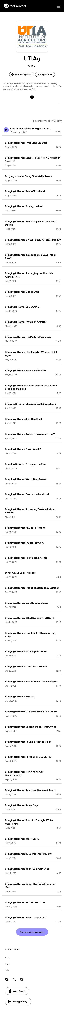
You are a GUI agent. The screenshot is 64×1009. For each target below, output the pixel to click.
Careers (8, 958)
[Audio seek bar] (32, 135)
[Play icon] (6, 129)
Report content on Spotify (47, 120)
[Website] (32, 97)
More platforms (45, 74)
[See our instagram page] (22, 979)
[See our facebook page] (7, 979)
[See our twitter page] (14, 979)
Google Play (20, 1001)
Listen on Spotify (23, 74)
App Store (19, 991)
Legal (7, 964)
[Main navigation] (58, 6)
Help (7, 970)
